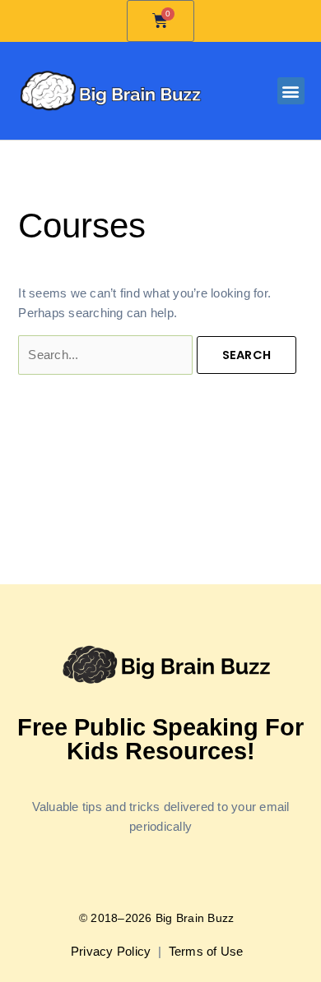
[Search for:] (107, 355)
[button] (291, 90)
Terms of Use (208, 951)
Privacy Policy (113, 951)
